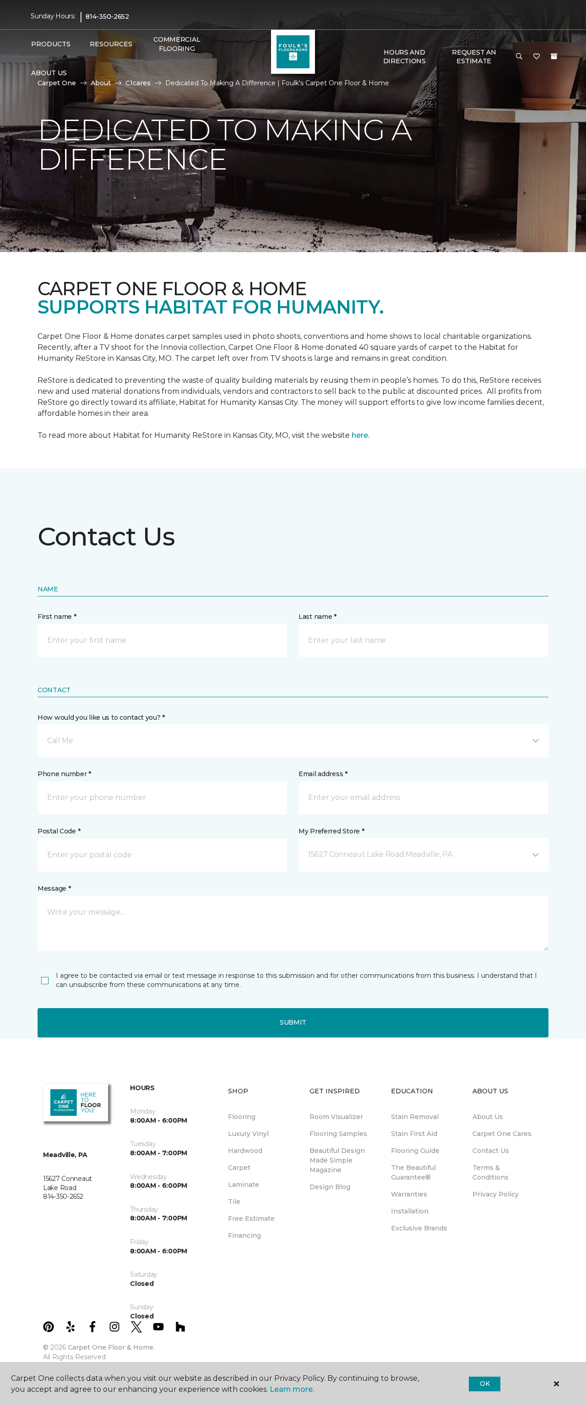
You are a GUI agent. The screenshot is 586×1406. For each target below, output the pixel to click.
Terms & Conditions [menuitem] (490, 1172)
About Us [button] (49, 73)
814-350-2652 (107, 16)
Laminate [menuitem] (243, 1184)
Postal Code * (59, 831)
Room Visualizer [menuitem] (336, 1117)
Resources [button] (111, 44)
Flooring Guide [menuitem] (415, 1151)
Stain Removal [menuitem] (415, 1117)
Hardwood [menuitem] (245, 1151)
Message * (54, 888)
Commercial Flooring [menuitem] (176, 44)
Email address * (322, 774)
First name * (57, 616)
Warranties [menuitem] (409, 1194)
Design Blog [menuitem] (329, 1187)
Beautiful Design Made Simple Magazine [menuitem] (337, 1160)
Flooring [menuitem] (241, 1117)
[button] (519, 57)
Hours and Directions (404, 57)
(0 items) (554, 56)
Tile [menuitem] (234, 1201)
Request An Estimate (474, 57)
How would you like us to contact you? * (101, 717)
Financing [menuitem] (244, 1235)
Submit (293, 1022)
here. (360, 435)
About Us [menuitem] (487, 1117)
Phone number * (64, 774)
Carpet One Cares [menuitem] (502, 1134)
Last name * (317, 616)
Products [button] (51, 44)
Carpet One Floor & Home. (111, 1347)
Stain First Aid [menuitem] (414, 1134)
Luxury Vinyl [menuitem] (248, 1134)
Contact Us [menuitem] (490, 1151)
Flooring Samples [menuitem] (338, 1134)
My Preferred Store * (331, 831)
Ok (484, 1383)
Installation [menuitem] (410, 1211)
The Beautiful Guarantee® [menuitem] (413, 1172)
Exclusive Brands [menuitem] (419, 1228)
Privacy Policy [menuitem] (495, 1194)
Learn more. (292, 1389)
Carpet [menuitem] (239, 1167)
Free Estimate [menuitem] (251, 1218)
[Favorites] (536, 57)
